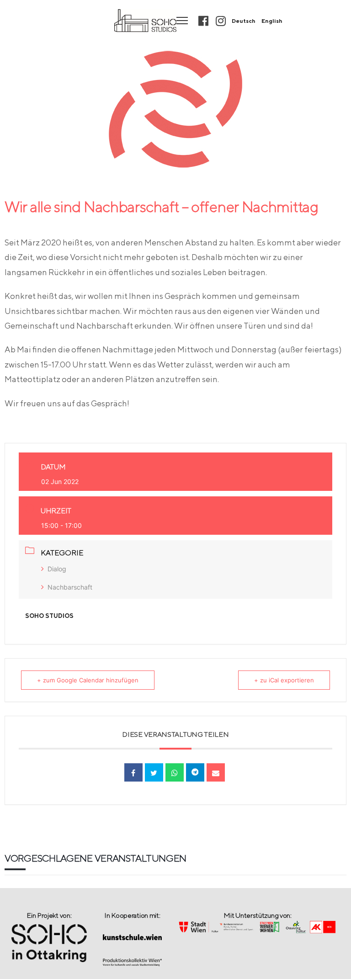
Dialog (57, 569)
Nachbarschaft (70, 587)
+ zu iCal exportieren (284, 680)
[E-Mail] (216, 772)
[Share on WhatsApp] (174, 772)
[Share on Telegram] (195, 772)
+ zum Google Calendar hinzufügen (87, 680)
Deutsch (243, 20)
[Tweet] (154, 772)
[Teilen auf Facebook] (133, 772)
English (271, 20)
